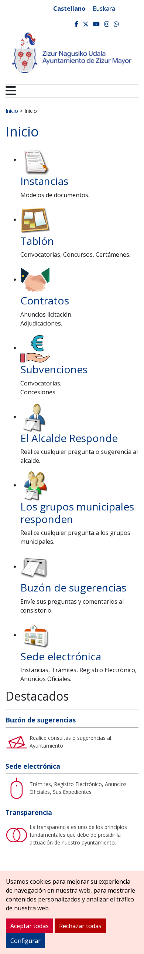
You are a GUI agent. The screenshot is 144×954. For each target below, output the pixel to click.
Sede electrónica (60, 656)
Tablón (37, 241)
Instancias (44, 181)
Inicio (12, 110)
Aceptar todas (29, 926)
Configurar (25, 941)
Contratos (44, 300)
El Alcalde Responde (69, 438)
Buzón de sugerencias (73, 587)
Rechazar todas (80, 926)
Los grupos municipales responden (77, 512)
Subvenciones (54, 369)
